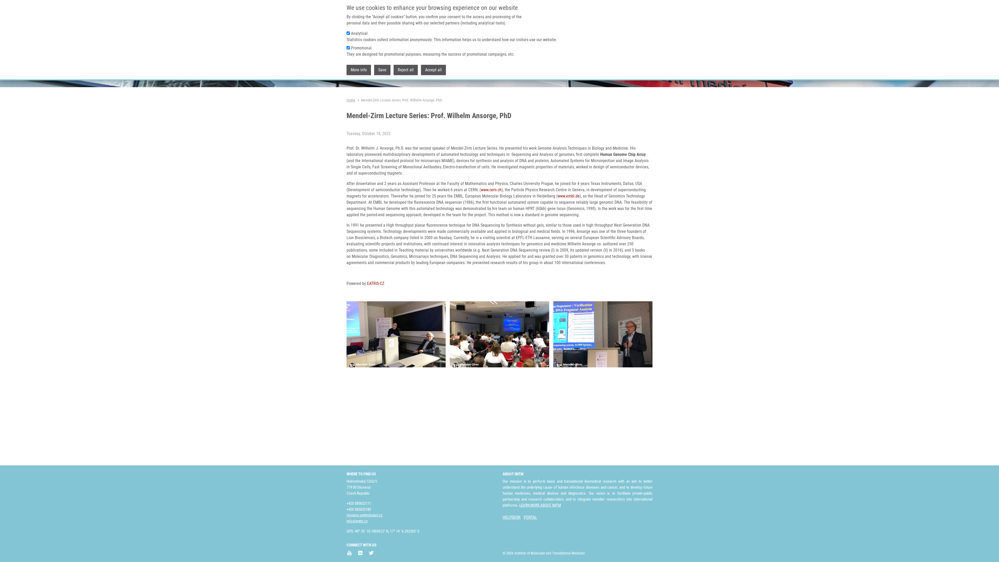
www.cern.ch (491, 189)
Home (351, 100)
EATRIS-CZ (375, 283)
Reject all (406, 69)
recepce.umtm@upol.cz (365, 515)
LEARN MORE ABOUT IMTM (540, 505)
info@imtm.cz (357, 521)
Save (382, 69)
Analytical (359, 33)
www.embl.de (569, 196)
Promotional (361, 48)
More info (359, 69)
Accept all (433, 69)
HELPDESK (512, 517)
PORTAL (530, 517)
